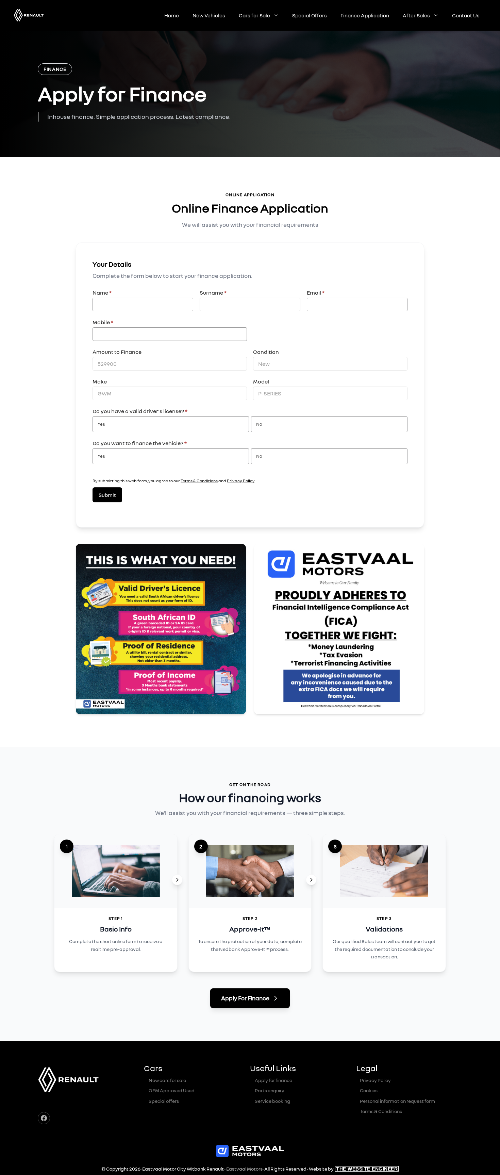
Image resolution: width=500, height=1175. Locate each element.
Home (171, 15)
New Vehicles (209, 15)
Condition (266, 351)
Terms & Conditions (199, 480)
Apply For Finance (245, 998)
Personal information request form (397, 1101)
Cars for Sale (254, 15)
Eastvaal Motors (244, 1169)
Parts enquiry (269, 1090)
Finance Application (364, 15)
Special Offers (309, 15)
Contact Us (466, 15)
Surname (213, 292)
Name (102, 292)
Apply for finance (273, 1080)
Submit (107, 495)
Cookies (369, 1090)
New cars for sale (167, 1080)
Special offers (164, 1101)
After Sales (416, 15)
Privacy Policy (240, 480)
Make (100, 381)
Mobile (103, 322)
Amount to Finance (117, 351)
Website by (353, 1169)
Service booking (272, 1101)
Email (315, 292)
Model (261, 381)
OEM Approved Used (172, 1090)
